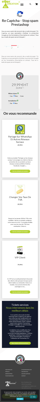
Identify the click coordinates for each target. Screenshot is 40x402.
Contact (23, 375)
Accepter (20, 399)
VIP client (20, 257)
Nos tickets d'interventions (20, 343)
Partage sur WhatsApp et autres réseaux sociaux (20, 139)
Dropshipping (8, 373)
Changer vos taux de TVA (20, 198)
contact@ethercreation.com (28, 386)
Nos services (24, 371)
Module (7, 371)
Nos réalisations (25, 373)
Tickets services (9, 375)
